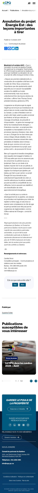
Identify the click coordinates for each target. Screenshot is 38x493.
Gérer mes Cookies (15, 480)
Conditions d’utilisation (10, 477)
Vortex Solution (25, 490)
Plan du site (25, 480)
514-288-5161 (11, 460)
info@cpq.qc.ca (8, 463)
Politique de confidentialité (26, 477)
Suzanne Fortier (7, 313)
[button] (31, 381)
